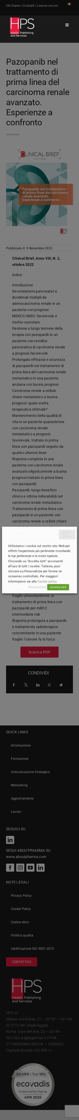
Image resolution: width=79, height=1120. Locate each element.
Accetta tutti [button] (58, 587)
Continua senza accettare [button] (67, 534)
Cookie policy (47, 581)
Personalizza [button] (37, 587)
